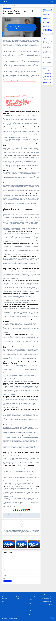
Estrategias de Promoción (47, 76)
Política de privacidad (19, 596)
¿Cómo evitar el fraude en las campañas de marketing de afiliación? (15, 106)
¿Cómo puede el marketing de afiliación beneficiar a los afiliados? (15, 89)
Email (5, 572)
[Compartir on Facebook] (51, 1)
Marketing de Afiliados (46, 80)
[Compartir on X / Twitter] (52, 1)
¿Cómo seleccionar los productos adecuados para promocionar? (15, 99)
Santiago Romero (22, 526)
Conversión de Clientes (8, 541)
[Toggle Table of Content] (34, 82)
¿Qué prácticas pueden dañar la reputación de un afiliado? (14, 105)
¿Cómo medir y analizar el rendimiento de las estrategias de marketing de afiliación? (18, 101)
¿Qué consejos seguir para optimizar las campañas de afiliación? (15, 98)
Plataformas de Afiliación (47, 82)
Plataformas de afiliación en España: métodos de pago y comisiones (47, 13)
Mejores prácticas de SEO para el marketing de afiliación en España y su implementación (34, 609)
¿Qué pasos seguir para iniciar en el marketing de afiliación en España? (16, 107)
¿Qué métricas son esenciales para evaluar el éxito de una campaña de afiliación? (17, 102)
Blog (3, 601)
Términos (17, 598)
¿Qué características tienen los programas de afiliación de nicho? (15, 93)
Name (5, 569)
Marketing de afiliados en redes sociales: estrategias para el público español (47, 30)
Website (5, 575)
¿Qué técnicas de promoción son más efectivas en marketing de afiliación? (16, 100)
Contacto (32, 1)
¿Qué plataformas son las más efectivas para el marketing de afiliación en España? (17, 94)
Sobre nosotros (4, 598)
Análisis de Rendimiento (47, 70)
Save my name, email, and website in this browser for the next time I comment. (17, 578)
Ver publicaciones (38, 1)
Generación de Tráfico (46, 79)
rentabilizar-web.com (7, 1)
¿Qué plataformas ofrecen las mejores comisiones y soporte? (14, 96)
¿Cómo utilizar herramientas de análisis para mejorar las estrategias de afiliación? (17, 103)
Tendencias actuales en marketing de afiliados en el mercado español (47, 21)
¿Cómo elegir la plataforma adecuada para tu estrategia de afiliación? (16, 95)
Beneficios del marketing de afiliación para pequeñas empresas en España (47, 17)
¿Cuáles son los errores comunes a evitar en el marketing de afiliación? (16, 104)
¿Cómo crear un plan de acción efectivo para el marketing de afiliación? (16, 108)
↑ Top (52, 618)
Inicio (23, 1)
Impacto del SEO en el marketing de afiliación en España (33, 544)
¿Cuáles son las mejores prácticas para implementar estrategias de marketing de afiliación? (19, 97)
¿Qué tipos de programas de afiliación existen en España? (13, 90)
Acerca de (27, 1)
